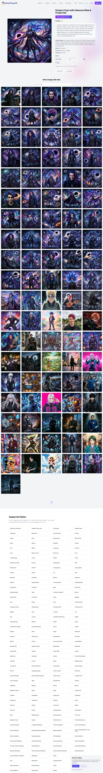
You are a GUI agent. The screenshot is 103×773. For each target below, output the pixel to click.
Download (69, 71)
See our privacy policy (77, 769)
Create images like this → (64, 17)
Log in (91, 3)
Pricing (80, 3)
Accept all (75, 766)
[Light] (87, 3)
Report (68, 50)
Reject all (83, 766)
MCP (75, 3)
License (57, 66)
